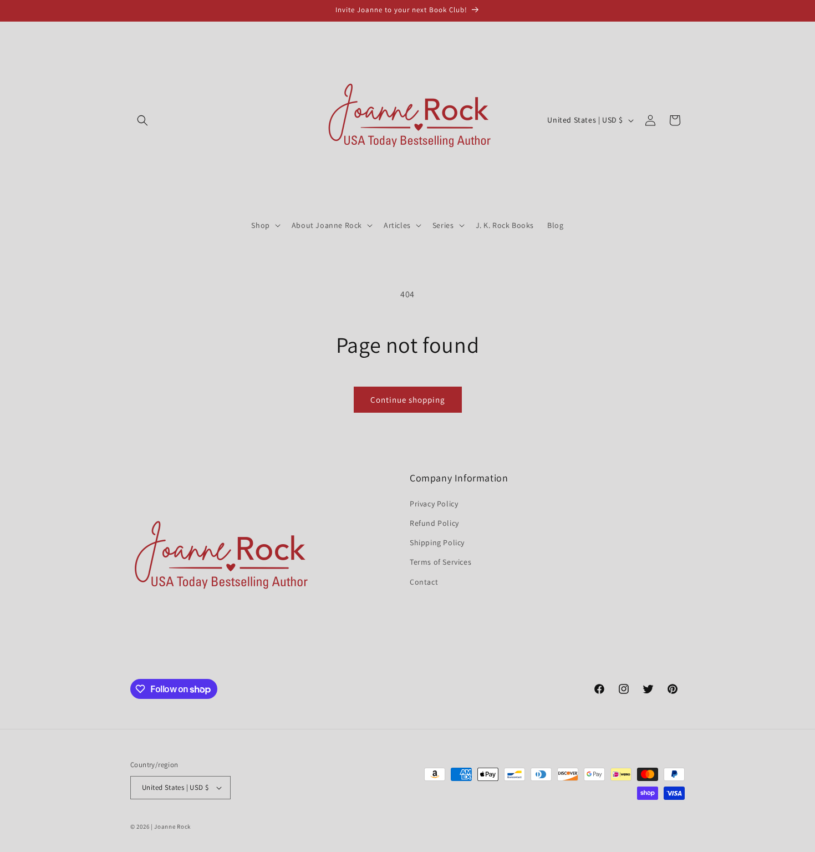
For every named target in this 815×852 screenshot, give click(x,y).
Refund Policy (434, 523)
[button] (142, 120)
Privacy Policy (434, 504)
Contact (424, 582)
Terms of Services (440, 562)
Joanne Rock (172, 826)
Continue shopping (407, 399)
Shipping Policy (437, 542)
